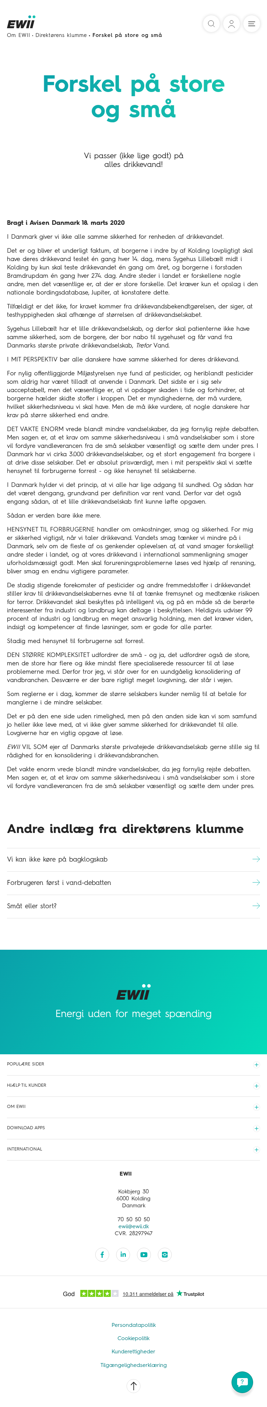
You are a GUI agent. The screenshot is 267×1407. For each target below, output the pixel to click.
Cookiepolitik (133, 1338)
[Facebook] (102, 1255)
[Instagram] (165, 1255)
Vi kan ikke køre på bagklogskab (57, 859)
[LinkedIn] (123, 1255)
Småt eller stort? (32, 906)
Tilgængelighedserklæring (133, 1365)
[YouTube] (144, 1255)
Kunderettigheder (133, 1352)
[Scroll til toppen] (133, 1386)
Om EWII (18, 35)
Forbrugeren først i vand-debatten (59, 883)
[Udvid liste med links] (256, 1064)
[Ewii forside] (22, 24)
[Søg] (211, 23)
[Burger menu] (251, 23)
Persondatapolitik (134, 1325)
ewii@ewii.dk (134, 1227)
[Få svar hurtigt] (242, 1382)
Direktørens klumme (61, 35)
